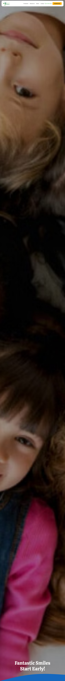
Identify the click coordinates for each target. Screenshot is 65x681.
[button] (26, 3)
